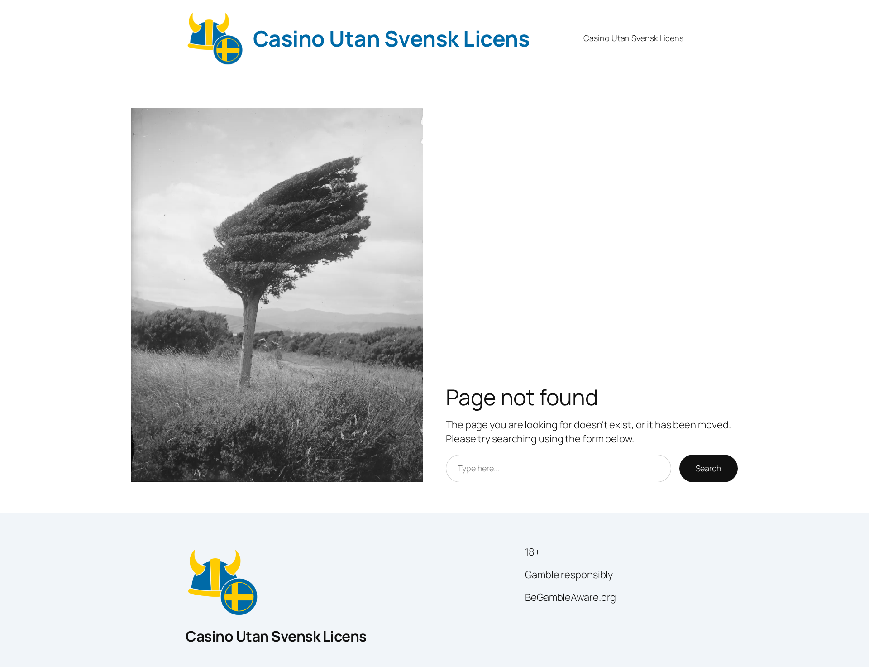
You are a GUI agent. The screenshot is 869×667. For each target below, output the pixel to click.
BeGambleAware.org (570, 597)
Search (708, 468)
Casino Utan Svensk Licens (391, 38)
